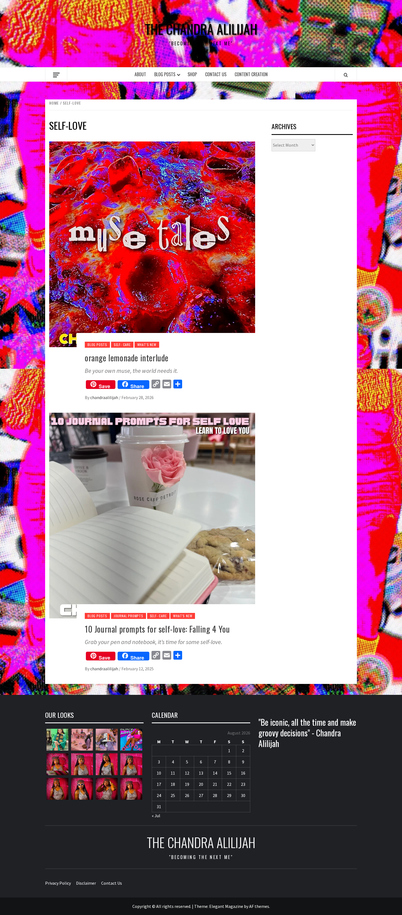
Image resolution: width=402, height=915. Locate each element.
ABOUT (140, 74)
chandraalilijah (104, 397)
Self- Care (122, 344)
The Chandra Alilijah (201, 28)
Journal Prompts (128, 615)
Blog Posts (164, 74)
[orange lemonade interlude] (152, 243)
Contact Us (215, 74)
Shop (192, 74)
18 (173, 784)
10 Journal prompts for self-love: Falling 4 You (157, 629)
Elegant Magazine (226, 906)
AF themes (259, 906)
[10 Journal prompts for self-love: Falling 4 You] (152, 515)
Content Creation (251, 74)
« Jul (156, 815)
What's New (146, 344)
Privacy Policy (58, 883)
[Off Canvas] (56, 74)
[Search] (346, 75)
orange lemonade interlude (126, 358)
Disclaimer (86, 883)
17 (159, 784)
